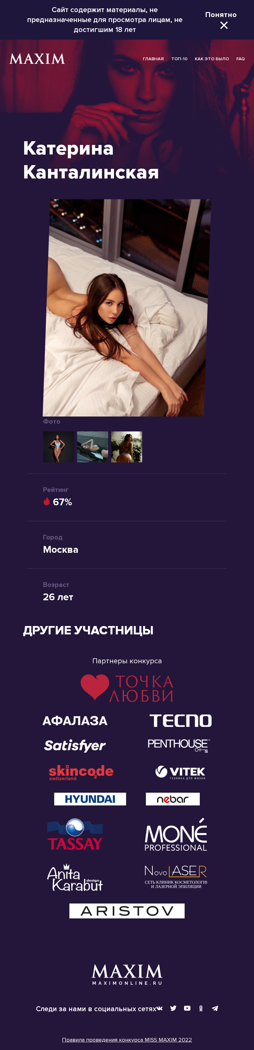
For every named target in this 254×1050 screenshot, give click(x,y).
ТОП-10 (179, 58)
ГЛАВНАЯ (153, 58)
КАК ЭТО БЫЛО (212, 58)
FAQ (240, 58)
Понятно (221, 14)
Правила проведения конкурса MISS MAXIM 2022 (127, 1039)
